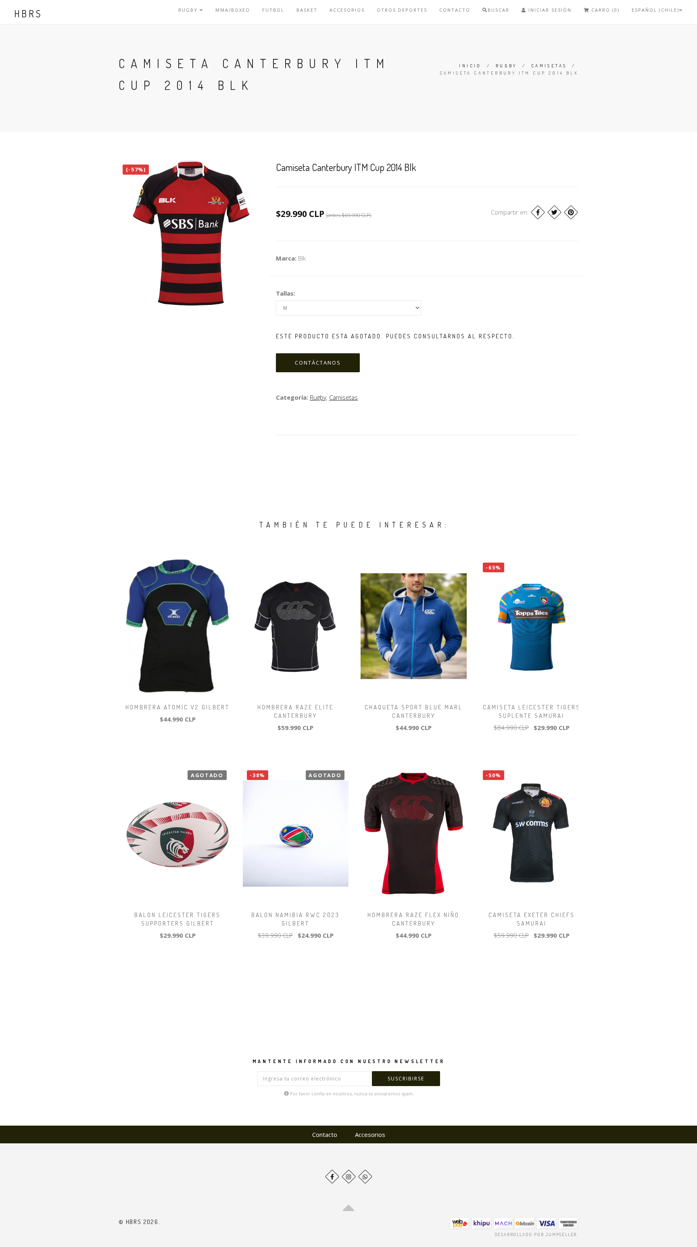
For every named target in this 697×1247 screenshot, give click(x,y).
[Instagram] (349, 1177)
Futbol (273, 10)
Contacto (454, 10)
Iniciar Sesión (549, 10)
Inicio (470, 66)
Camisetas (549, 66)
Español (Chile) (655, 10)
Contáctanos (318, 362)
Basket (306, 10)
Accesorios (347, 10)
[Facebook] (538, 212)
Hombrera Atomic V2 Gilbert (177, 707)
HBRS (28, 13)
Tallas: (285, 293)
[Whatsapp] (365, 1177)
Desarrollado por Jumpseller (536, 1234)
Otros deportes (402, 10)
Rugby (189, 10)
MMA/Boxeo (232, 10)
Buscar (498, 10)
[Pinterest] (571, 212)
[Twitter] (554, 212)
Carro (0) (604, 10)
